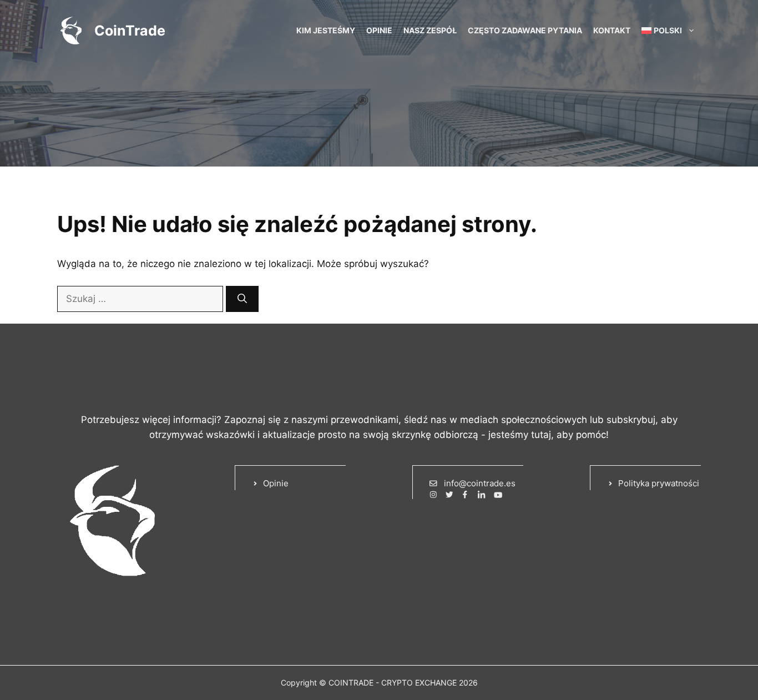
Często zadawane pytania (525, 30)
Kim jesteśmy (325, 30)
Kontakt (611, 30)
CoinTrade (129, 30)
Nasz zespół (430, 30)
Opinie (379, 30)
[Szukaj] (242, 299)
